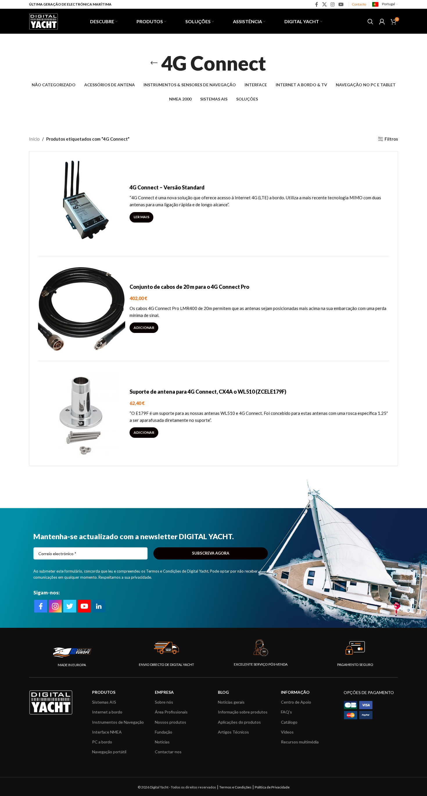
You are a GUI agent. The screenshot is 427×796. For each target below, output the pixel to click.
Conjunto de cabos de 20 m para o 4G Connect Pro (189, 287)
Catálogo (289, 722)
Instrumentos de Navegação (118, 722)
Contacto (359, 4)
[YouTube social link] (341, 4)
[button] (144, 327)
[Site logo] (43, 20)
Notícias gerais (231, 702)
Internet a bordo (107, 711)
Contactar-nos (168, 751)
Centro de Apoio (296, 702)
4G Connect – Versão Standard (167, 187)
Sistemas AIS (104, 702)
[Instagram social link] (332, 4)
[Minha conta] (382, 21)
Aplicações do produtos (239, 722)
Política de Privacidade (272, 787)
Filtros (391, 138)
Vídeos (287, 731)
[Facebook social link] (316, 4)
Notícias (162, 741)
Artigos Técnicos (233, 731)
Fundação (163, 731)
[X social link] (324, 4)
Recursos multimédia (300, 741)
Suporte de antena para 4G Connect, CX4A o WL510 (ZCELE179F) (208, 391)
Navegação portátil (109, 751)
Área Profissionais (171, 711)
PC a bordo (102, 741)
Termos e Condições (235, 787)
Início (34, 138)
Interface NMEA (107, 731)
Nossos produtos (170, 722)
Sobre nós (164, 702)
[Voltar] (154, 63)
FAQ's (286, 711)
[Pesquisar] (370, 21)
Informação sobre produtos (243, 711)
